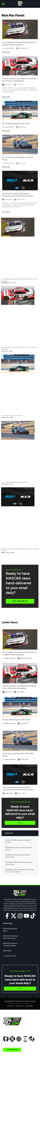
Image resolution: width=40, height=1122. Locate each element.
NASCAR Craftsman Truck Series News (10, 944)
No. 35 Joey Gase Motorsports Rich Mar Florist (14, 482)
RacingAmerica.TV (9, 1101)
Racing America (8, 1096)
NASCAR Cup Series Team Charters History (18, 849)
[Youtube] (26, 916)
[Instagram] (20, 916)
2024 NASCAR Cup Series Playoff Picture (18, 841)
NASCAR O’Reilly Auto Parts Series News (10, 937)
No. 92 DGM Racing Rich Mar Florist (16, 124)
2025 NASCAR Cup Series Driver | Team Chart (17, 856)
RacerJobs (7, 1106)
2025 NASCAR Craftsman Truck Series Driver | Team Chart (19, 871)
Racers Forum (8, 1116)
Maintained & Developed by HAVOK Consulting (20, 1003)
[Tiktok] (33, 916)
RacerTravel (7, 1111)
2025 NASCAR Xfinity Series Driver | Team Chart (18, 863)
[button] (3, 4)
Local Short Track (9, 956)
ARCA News (7, 951)
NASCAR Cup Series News (10, 930)
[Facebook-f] (7, 916)
